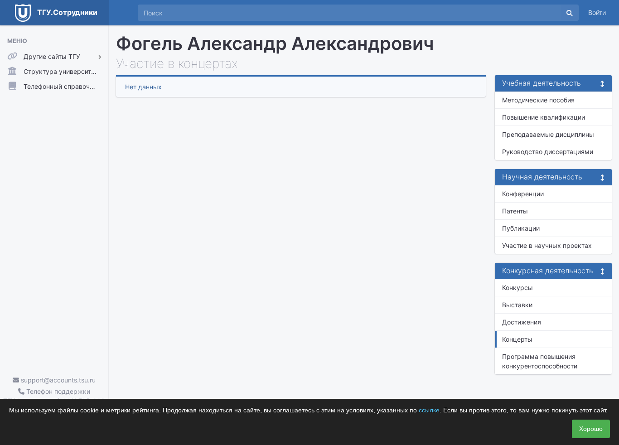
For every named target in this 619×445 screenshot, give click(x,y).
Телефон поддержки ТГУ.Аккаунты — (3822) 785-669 (54, 396)
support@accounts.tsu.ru (57, 380)
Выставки (517, 305)
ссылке (429, 410)
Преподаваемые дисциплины (548, 134)
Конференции (523, 194)
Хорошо (591, 428)
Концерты (517, 339)
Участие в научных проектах (547, 245)
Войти (597, 12)
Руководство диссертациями (547, 151)
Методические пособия (538, 100)
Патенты (515, 211)
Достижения (521, 322)
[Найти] (569, 12)
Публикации (521, 228)
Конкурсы (517, 287)
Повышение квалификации (543, 117)
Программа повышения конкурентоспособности (539, 361)
